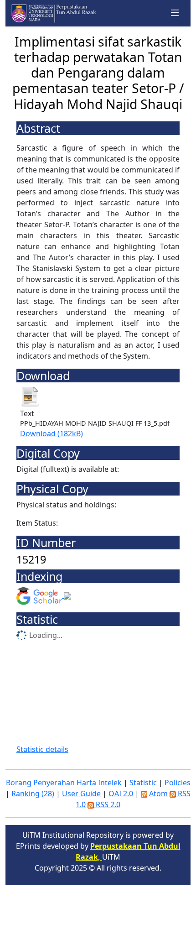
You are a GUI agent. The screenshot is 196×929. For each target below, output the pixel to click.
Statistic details (42, 749)
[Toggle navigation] (175, 13)
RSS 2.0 (107, 804)
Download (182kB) (51, 433)
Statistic (143, 783)
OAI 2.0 (120, 793)
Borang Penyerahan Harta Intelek (64, 783)
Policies (178, 783)
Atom (157, 793)
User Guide (81, 793)
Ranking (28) (32, 793)
